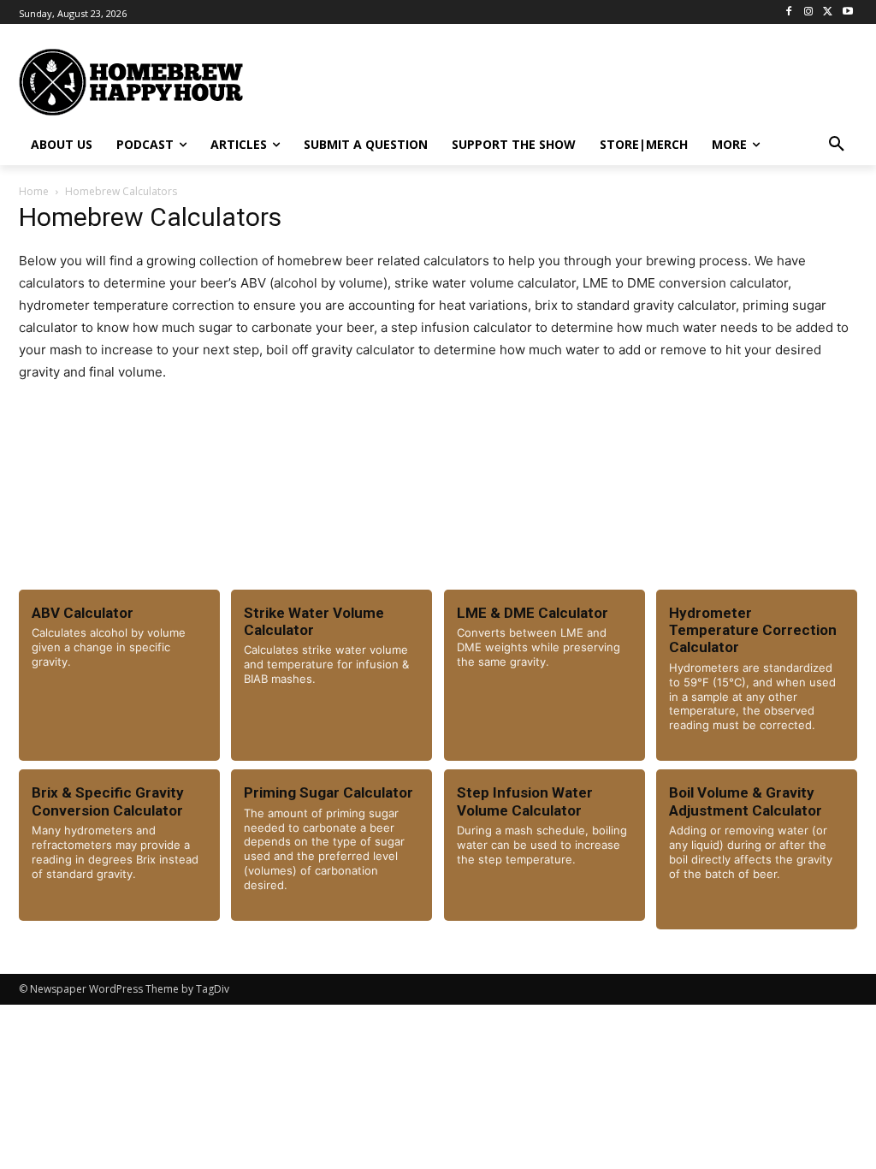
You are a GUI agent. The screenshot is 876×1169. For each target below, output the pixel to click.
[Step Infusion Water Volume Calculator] (544, 845)
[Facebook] (789, 12)
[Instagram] (809, 12)
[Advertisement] (506, 79)
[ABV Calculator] (119, 676)
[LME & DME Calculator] (544, 676)
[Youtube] (847, 12)
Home (34, 191)
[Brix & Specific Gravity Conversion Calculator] (119, 845)
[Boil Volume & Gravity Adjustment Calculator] (756, 849)
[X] (828, 12)
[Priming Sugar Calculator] (331, 845)
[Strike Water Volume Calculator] (331, 676)
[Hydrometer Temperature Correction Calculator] (756, 676)
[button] (836, 144)
